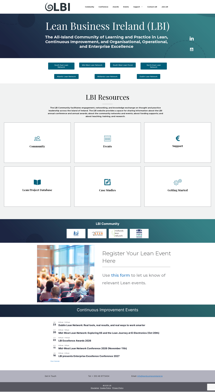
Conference (103, 7)
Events (126, 7)
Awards (116, 7)
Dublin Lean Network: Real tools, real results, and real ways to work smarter (101, 325)
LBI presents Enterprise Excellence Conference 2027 (88, 356)
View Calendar (55, 361)
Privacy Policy (117, 388)
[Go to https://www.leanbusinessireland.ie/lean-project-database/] (37, 186)
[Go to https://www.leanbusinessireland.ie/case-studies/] (107, 186)
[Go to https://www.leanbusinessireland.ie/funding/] (177, 142)
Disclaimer (95, 388)
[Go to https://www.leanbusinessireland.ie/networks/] (37, 143)
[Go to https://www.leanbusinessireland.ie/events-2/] (107, 143)
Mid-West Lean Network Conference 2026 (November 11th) (92, 348)
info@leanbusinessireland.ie (150, 376)
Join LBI (164, 7)
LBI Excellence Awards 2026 (74, 340)
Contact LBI (152, 7)
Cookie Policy (105, 388)
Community (89, 7)
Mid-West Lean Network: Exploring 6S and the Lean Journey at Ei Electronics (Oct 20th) (108, 333)
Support (136, 7)
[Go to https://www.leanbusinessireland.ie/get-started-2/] (177, 186)
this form (120, 275)
